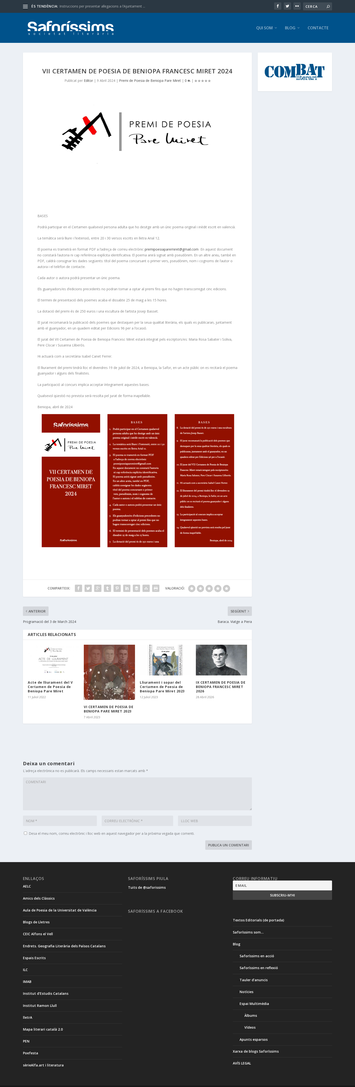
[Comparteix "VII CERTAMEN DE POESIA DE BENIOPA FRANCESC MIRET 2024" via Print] (156, 588)
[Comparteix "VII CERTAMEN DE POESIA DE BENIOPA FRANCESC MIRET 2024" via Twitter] (88, 588)
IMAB (27, 981)
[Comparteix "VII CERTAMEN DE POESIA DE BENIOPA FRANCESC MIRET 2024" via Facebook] (78, 588)
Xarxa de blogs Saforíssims (256, 1051)
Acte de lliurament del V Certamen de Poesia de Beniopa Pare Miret (50, 686)
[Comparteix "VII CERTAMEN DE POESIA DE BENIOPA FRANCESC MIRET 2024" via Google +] (98, 588)
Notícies (246, 991)
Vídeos (250, 1027)
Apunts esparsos (254, 1039)
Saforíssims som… (248, 932)
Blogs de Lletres (36, 922)
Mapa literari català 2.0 (43, 1029)
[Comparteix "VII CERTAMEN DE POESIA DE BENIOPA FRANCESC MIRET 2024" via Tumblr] (107, 588)
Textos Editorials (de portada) (258, 920)
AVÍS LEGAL (242, 1063)
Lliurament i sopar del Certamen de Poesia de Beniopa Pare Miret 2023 (162, 686)
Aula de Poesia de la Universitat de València (60, 910)
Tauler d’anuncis (254, 980)
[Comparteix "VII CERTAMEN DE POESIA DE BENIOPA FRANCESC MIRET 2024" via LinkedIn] (127, 588)
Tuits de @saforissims (147, 887)
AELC (27, 886)
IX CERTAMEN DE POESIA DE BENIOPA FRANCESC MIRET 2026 (220, 686)
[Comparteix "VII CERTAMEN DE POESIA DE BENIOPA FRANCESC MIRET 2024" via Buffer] (136, 588)
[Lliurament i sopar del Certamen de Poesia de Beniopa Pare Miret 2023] (165, 660)
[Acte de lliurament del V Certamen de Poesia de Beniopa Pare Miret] (53, 660)
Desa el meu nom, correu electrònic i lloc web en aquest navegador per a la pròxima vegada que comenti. (111, 833)
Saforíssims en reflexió (259, 967)
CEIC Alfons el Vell (38, 934)
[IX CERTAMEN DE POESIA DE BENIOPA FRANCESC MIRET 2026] (221, 660)
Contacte (318, 28)
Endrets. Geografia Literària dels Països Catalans (64, 946)
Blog (290, 28)
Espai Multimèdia (254, 1003)
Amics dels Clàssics (39, 898)
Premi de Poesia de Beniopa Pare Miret (150, 80)
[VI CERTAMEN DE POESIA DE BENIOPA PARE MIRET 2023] (109, 672)
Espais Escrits (34, 958)
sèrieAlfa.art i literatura (43, 1065)
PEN (26, 1041)
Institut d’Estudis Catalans (45, 993)
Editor (88, 80)
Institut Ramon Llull (40, 1005)
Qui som (264, 28)
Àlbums (250, 1015)
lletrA (27, 1017)
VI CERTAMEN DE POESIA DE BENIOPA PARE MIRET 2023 (108, 708)
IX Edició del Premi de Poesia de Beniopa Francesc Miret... (104, 6)
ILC (25, 969)
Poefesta (30, 1053)
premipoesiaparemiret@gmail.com (172, 249)
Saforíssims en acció (257, 956)
